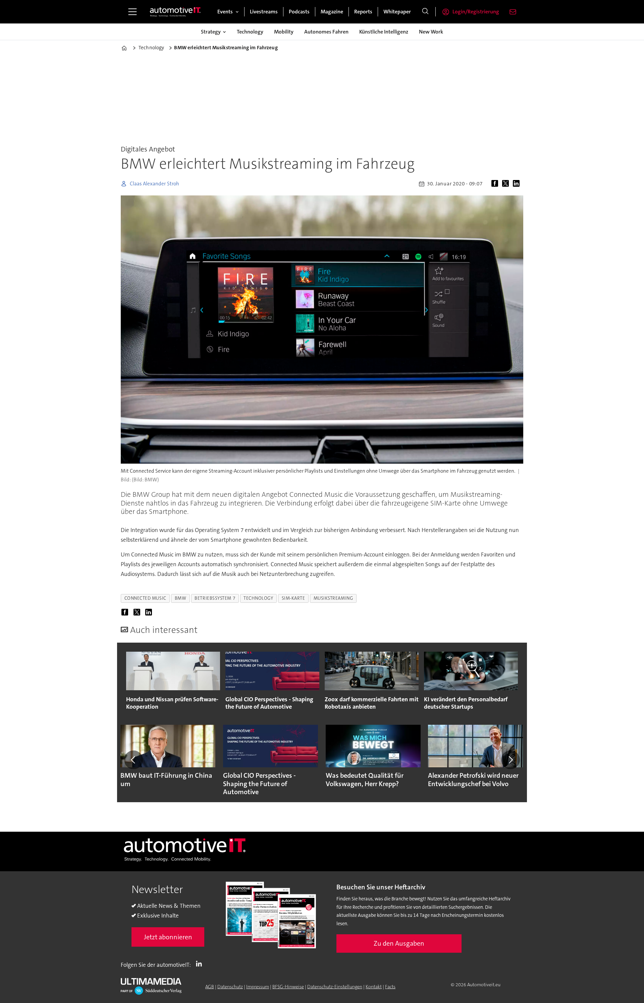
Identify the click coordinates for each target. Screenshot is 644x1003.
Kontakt (374, 987)
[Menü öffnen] (132, 11)
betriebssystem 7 (215, 598)
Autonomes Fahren (326, 31)
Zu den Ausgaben (399, 943)
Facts (390, 987)
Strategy (211, 31)
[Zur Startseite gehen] (175, 12)
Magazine (332, 11)
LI (201, 963)
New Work (431, 31)
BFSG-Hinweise (288, 987)
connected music (145, 598)
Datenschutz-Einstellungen (334, 987)
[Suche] (425, 11)
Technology (250, 31)
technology (258, 598)
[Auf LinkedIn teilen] (518, 184)
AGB (209, 987)
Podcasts (299, 11)
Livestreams (264, 11)
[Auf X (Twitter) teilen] (507, 184)
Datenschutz (230, 987)
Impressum (257, 987)
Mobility (283, 31)
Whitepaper (397, 11)
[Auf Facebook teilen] (496, 184)
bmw (180, 598)
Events (225, 11)
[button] (133, 759)
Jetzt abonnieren (168, 937)
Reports (363, 11)
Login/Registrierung (475, 11)
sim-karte (293, 598)
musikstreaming (333, 598)
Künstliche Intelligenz (383, 31)
